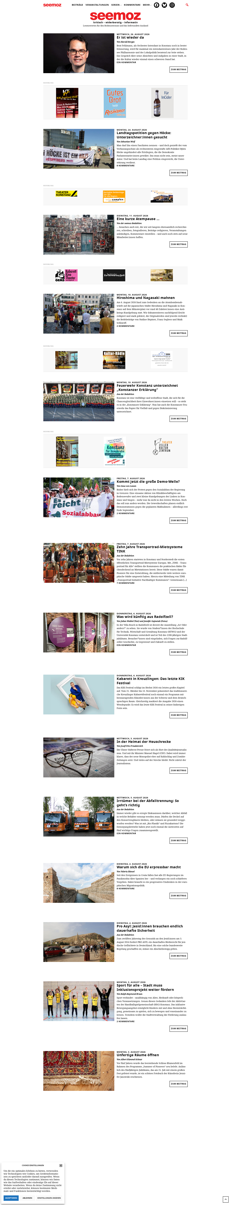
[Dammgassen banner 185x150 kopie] (66, 368)
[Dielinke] (115, 466)
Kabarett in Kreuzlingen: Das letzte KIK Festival (151, 681)
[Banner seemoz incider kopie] (162, 117)
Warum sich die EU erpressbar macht (149, 867)
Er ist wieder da (130, 37)
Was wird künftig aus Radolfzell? (145, 617)
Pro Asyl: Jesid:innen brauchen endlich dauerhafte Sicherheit (150, 928)
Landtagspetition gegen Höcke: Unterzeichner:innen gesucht (144, 135)
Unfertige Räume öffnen (138, 1055)
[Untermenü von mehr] (150, 5)
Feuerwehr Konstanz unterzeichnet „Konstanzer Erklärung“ (147, 388)
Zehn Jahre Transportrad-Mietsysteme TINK (150, 549)
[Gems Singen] (66, 281)
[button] (61, 1165)
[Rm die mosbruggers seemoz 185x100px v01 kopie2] (162, 281)
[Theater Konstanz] (66, 196)
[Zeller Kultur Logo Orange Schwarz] (162, 457)
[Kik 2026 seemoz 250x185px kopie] (67, 117)
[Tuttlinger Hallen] (162, 202)
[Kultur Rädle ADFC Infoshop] (114, 368)
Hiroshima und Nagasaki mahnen (146, 298)
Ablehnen (27, 1198)
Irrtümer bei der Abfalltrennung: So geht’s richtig (148, 803)
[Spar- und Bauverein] (162, 368)
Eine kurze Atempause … (138, 219)
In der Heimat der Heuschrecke (144, 742)
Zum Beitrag (179, 70)
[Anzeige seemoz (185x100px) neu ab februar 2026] (114, 202)
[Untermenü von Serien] (121, 5)
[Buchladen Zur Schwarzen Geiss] (114, 281)
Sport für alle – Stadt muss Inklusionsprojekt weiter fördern (145, 988)
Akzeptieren (11, 1198)
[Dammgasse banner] (67, 466)
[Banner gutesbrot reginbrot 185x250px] (115, 117)
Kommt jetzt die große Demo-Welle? (148, 481)
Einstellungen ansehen (49, 1198)
